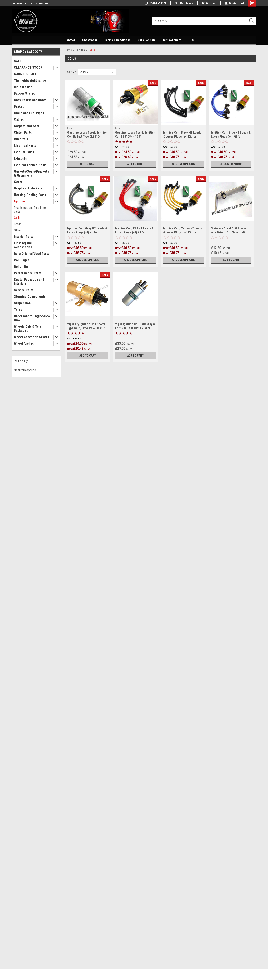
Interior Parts (24, 237)
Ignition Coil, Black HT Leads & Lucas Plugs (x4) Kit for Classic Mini (182, 136)
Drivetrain (21, 139)
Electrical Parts (25, 145)
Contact (69, 40)
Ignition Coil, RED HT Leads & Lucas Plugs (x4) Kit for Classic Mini (134, 232)
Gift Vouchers (172, 40)
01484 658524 (157, 3)
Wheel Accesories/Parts (31, 337)
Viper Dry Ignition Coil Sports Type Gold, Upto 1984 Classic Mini (86, 328)
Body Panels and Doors (30, 100)
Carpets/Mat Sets (27, 126)
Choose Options (183, 164)
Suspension (22, 303)
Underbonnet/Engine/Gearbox (32, 318)
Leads (17, 224)
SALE (17, 61)
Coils (17, 218)
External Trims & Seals (30, 165)
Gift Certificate (184, 3)
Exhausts (20, 158)
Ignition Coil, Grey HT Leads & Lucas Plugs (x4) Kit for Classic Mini (87, 232)
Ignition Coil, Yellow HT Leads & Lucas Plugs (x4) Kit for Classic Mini (183, 232)
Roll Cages (22, 260)
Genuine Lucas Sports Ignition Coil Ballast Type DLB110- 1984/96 (87, 136)
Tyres (18, 310)
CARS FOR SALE (25, 74)
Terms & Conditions (117, 40)
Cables (19, 119)
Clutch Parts (23, 132)
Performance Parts (27, 273)
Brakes (19, 106)
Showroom (89, 40)
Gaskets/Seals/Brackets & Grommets (31, 173)
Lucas (70, 128)
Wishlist (211, 3)
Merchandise (23, 87)
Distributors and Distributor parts (30, 209)
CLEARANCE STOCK (28, 68)
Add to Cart (87, 164)
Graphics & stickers (28, 188)
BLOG (192, 40)
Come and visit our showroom (30, 3)
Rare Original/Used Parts (31, 254)
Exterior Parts (24, 152)
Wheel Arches (24, 343)
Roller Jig (21, 267)
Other (17, 230)
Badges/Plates (24, 93)
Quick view (87, 121)
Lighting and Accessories (23, 245)
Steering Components (30, 297)
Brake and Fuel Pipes (29, 113)
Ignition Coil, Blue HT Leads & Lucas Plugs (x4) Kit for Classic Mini (231, 136)
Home (68, 50)
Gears (18, 182)
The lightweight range (30, 80)
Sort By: (71, 71)
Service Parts (24, 290)
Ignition (19, 201)
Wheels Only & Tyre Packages (28, 328)
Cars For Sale (147, 40)
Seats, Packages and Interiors (29, 282)
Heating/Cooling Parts (30, 195)
